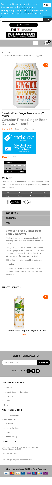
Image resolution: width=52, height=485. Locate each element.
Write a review (29, 129)
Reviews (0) (11, 218)
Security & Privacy (10, 436)
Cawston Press (17, 165)
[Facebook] (29, 371)
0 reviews (18, 129)
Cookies (7, 432)
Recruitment (8, 424)
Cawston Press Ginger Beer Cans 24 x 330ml (23, 56)
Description (12, 213)
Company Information (12, 415)
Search (9, 53)
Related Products (11, 287)
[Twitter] (33, 371)
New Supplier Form (11, 419)
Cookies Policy (38, 13)
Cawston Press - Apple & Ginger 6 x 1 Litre (26, 330)
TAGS (8, 223)
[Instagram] (38, 371)
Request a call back (11, 428)
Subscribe (43, 362)
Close (46, 4)
